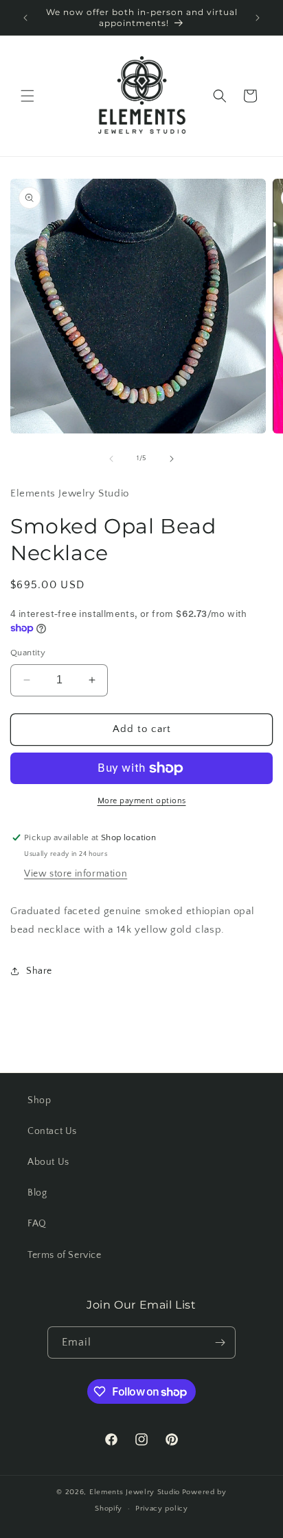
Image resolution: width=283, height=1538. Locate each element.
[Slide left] (111, 459)
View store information (75, 873)
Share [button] (39, 971)
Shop (39, 1100)
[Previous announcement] (25, 18)
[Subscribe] (220, 1342)
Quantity (27, 652)
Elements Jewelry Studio (134, 1492)
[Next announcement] (257, 18)
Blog (37, 1192)
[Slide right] (172, 459)
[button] (27, 96)
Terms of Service (64, 1255)
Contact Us (52, 1131)
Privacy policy (161, 1508)
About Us (48, 1162)
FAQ (37, 1223)
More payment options (142, 800)
